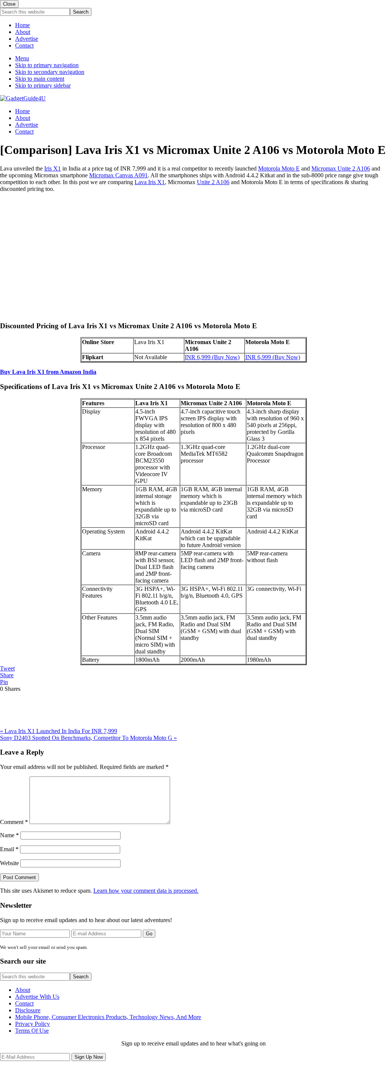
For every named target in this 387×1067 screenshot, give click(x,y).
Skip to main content (39, 78)
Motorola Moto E (279, 168)
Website (9, 863)
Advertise (26, 38)
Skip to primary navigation (47, 65)
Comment (14, 822)
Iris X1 (52, 168)
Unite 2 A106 (213, 182)
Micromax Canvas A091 (118, 175)
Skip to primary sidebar (43, 85)
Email (9, 849)
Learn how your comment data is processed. (145, 890)
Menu (22, 58)
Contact (24, 45)
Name (9, 835)
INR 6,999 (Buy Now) (212, 357)
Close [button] (9, 4)
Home (22, 25)
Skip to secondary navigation (49, 72)
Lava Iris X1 (150, 182)
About (22, 32)
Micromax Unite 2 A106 (340, 168)
